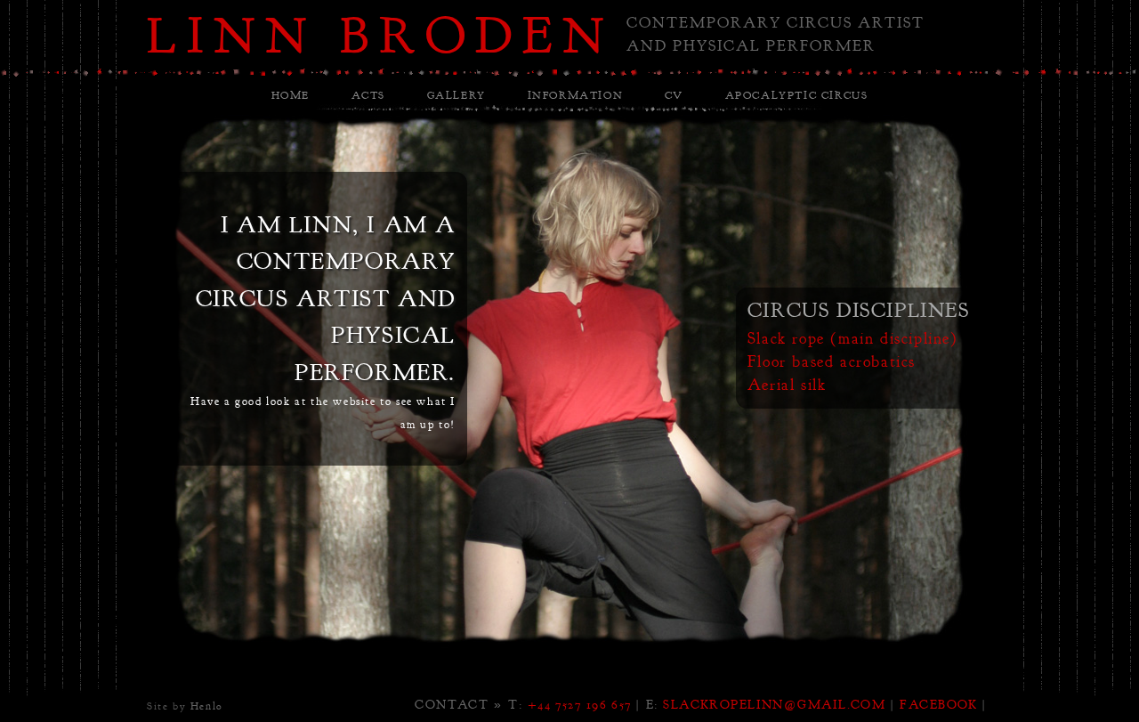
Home (290, 95)
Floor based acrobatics (831, 362)
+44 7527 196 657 (580, 704)
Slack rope (786, 339)
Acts (368, 95)
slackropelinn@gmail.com (774, 704)
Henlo (206, 706)
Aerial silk (787, 385)
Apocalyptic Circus (796, 95)
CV (674, 95)
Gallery (456, 95)
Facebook (939, 704)
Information (576, 95)
